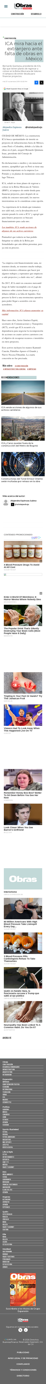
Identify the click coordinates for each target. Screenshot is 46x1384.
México (5, 1112)
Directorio (23, 1376)
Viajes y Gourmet (8, 1167)
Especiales (6, 1207)
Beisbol (5, 1134)
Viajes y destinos (8, 1257)
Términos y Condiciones (23, 1370)
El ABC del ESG (7, 1190)
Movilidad (6, 1182)
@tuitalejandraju (33, 127)
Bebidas (5, 1254)
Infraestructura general (15, 369)
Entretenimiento (8, 1157)
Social (5, 1177)
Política (6, 1107)
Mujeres (5, 1099)
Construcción (17, 13)
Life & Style (8, 1152)
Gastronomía (7, 1251)
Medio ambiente (8, 1174)
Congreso (6, 1114)
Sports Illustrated (11, 1129)
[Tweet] (41, 82)
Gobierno (6, 1109)
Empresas (6, 1082)
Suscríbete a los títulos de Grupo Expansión (23, 1309)
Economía (6, 1087)
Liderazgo (6, 1202)
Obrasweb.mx (26, 1330)
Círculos (6, 1219)
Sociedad (6, 1125)
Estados (5, 1119)
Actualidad (6, 1199)
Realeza (5, 1217)
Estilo (5, 1154)
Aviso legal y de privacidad (23, 1358)
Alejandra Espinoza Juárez (23, 500)
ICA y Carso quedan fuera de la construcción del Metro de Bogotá (19, 444)
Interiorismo (7, 1075)
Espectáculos (7, 1214)
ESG (4, 1097)
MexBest (7, 1249)
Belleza (5, 1224)
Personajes (6, 1259)
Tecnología (6, 1092)
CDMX (4, 1117)
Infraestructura (9, 1069)
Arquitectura (7, 1072)
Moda (4, 1222)
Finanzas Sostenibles (10, 1184)
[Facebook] (36, 82)
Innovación (6, 1187)
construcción (22, 366)
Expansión (7, 1079)
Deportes (6, 1159)
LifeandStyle (7, 1102)
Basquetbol (7, 1139)
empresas (32, 369)
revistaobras (20, 1330)
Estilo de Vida (7, 1264)
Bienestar (6, 1262)
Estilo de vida (7, 1244)
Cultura (5, 1229)
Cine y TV (6, 1162)
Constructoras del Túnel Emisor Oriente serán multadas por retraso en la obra (22, 480)
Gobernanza (7, 1179)
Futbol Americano (9, 1137)
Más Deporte (7, 1142)
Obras (5, 1062)
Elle (4, 1234)
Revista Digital (8, 1147)
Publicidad (23, 1352)
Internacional (7, 1089)
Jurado (5, 1267)
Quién (5, 1212)
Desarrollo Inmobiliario (11, 1067)
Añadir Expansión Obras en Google (17, 89)
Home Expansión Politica (11, 1084)
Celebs (5, 1242)
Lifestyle (6, 1145)
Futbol (5, 1132)
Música (5, 1164)
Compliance (23, 1364)
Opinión (5, 1122)
